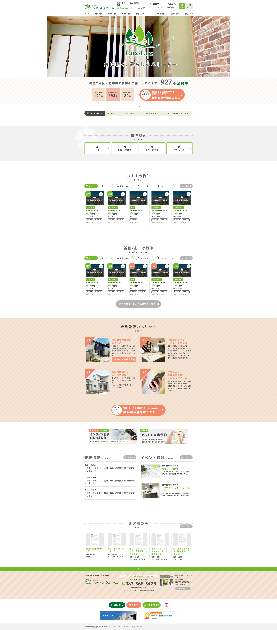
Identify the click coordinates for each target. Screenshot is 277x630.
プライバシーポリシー (122, 627)
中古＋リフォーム (142, 14)
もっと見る (185, 186)
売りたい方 (126, 14)
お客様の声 (175, 14)
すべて (91, 186)
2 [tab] (139, 106)
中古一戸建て (152, 150)
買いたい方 (112, 14)
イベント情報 (160, 14)
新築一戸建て (125, 150)
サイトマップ (137, 627)
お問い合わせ (118, 605)
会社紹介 (187, 14)
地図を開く (183, 588)
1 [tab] (137, 106)
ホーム (87, 14)
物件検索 (98, 14)
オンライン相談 (153, 605)
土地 (97, 150)
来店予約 (135, 605)
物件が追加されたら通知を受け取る (137, 304)
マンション (179, 150)
